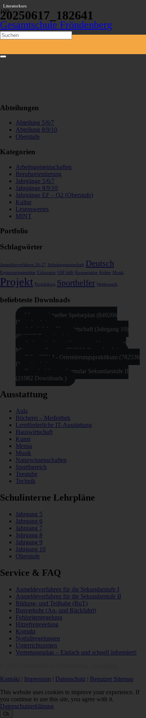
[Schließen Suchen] (3, 56)
